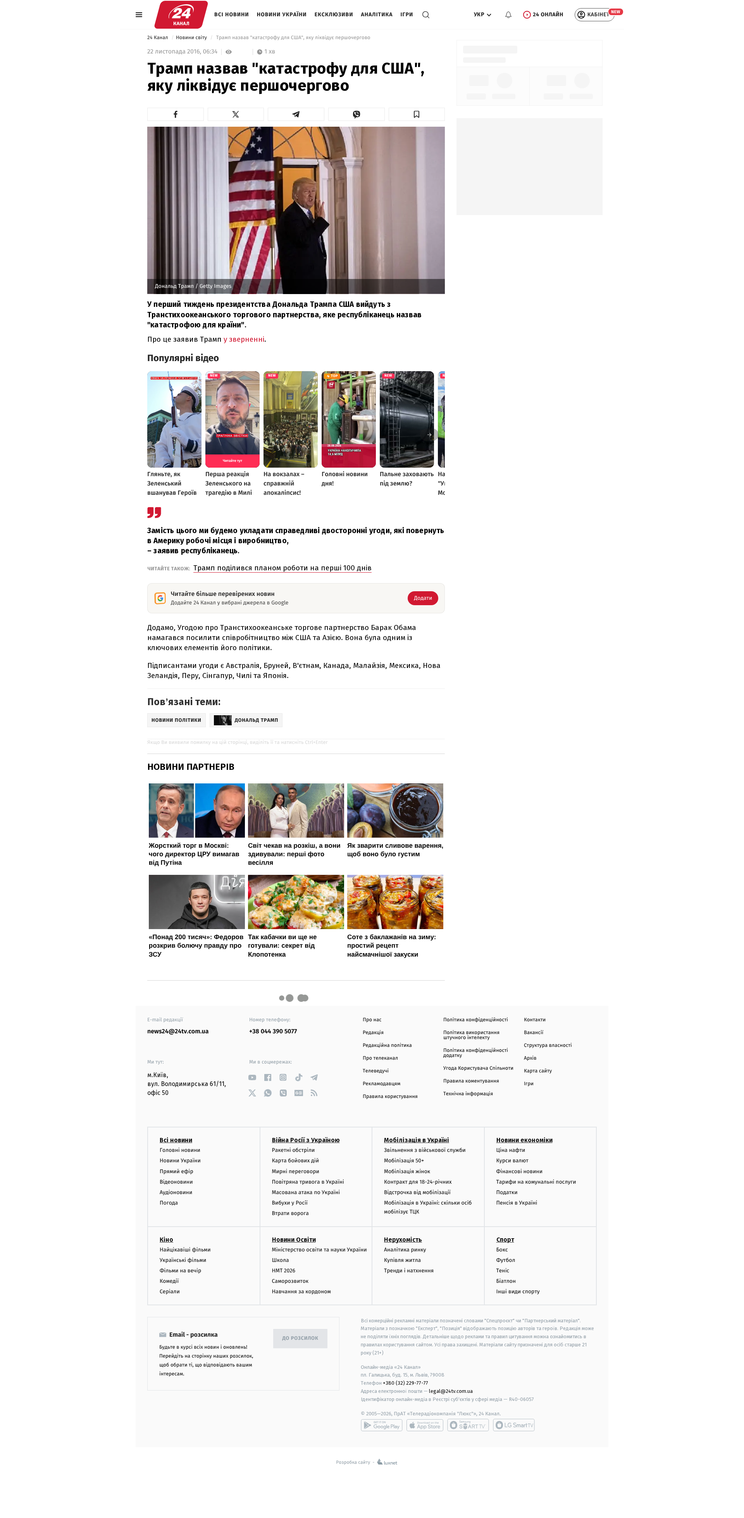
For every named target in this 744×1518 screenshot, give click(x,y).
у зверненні (244, 339)
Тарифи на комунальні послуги (536, 1182)
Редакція (373, 1032)
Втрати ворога (290, 1213)
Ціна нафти (510, 1150)
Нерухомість (403, 1239)
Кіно (166, 1239)
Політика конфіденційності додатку (475, 1053)
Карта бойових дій (295, 1160)
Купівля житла (402, 1260)
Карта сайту (538, 1071)
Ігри (406, 14)
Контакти (535, 1019)
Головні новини (180, 1150)
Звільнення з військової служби (425, 1150)
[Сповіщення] (508, 14)
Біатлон (506, 1281)
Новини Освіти (294, 1239)
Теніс (503, 1270)
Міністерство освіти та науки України (319, 1249)
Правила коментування (471, 1081)
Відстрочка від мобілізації (417, 1192)
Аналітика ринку (405, 1249)
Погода (169, 1203)
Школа (280, 1260)
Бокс (502, 1249)
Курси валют (512, 1160)
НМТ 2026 (284, 1270)
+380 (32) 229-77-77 (405, 1383)
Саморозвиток (290, 1281)
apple (424, 1425)
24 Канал (158, 37)
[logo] (181, 14)
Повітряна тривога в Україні (308, 1182)
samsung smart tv (514, 1425)
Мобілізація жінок (407, 1171)
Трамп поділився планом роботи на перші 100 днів (282, 567)
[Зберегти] (417, 114)
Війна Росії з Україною (306, 1140)
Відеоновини (176, 1182)
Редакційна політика (387, 1045)
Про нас (372, 1019)
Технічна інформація (468, 1093)
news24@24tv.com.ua (178, 1031)
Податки (507, 1192)
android (382, 1425)
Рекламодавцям (381, 1083)
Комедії (169, 1281)
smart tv (468, 1425)
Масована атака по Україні (306, 1192)
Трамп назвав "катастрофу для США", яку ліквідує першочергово (293, 37)
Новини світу (192, 37)
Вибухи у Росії (290, 1203)
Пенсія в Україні (516, 1203)
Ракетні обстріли (293, 1150)
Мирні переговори (295, 1171)
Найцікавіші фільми (185, 1249)
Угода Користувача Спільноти (478, 1068)
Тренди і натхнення (409, 1270)
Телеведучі (376, 1071)
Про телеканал (380, 1058)
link (252, 1077)
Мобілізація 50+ (404, 1160)
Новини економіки (524, 1140)
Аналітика (377, 14)
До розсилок (300, 1338)
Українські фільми (183, 1260)
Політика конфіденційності (475, 1019)
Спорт (505, 1239)
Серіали (170, 1291)
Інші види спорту (518, 1291)
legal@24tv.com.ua (451, 1391)
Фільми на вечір (180, 1270)
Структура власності (548, 1045)
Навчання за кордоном (301, 1291)
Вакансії (533, 1032)
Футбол (505, 1260)
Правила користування (390, 1096)
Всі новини (231, 14)
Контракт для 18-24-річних (417, 1182)
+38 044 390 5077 (273, 1031)
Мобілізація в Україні (416, 1140)
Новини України (282, 14)
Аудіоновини (176, 1192)
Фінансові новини (519, 1171)
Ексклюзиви (334, 14)
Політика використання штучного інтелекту (471, 1035)
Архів (530, 1058)
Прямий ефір (176, 1171)
